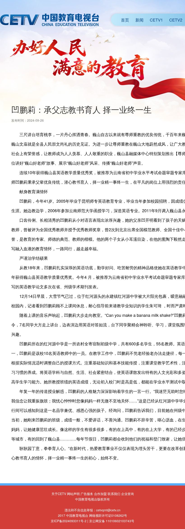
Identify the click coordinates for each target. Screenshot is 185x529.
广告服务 (87, 493)
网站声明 (73, 493)
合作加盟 (100, 493)
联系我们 (114, 493)
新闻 (139, 20)
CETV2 (175, 20)
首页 (125, 20)
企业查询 (127, 493)
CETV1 (156, 20)
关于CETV (58, 493)
